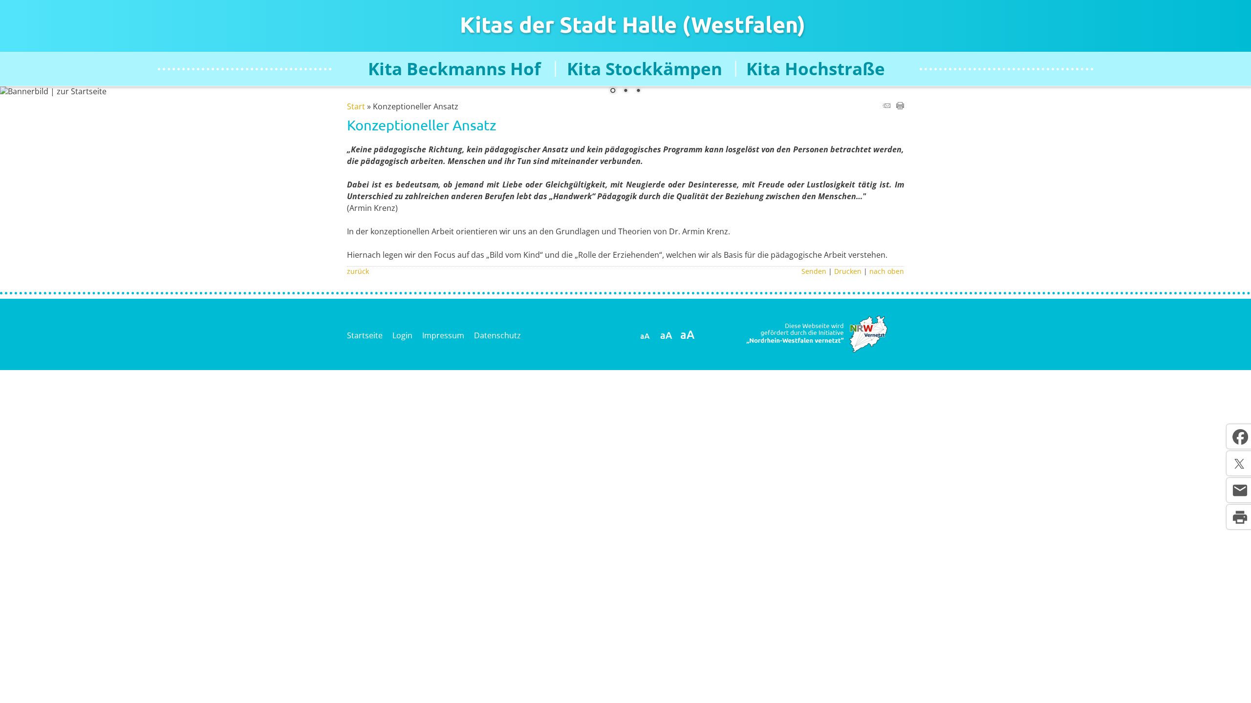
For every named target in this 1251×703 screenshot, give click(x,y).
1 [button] (612, 91)
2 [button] (625, 91)
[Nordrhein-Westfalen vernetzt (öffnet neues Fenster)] (816, 350)
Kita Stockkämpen (644, 69)
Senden (813, 271)
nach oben (886, 271)
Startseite (365, 335)
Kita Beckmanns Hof (454, 69)
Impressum (443, 335)
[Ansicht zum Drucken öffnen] (900, 106)
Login (402, 335)
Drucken (848, 271)
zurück (358, 271)
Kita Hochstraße (815, 69)
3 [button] (638, 91)
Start (356, 106)
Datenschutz (497, 335)
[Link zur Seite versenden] (886, 106)
